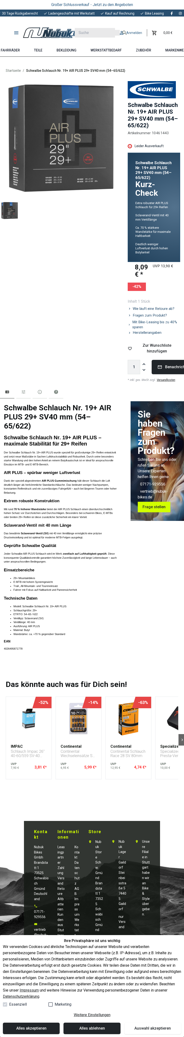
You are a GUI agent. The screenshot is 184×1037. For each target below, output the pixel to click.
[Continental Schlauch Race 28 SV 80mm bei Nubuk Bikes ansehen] (128, 718)
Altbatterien (61, 904)
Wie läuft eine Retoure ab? (153, 309)
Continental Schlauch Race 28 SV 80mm (127, 753)
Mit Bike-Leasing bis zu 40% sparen (154, 324)
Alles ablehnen (92, 1028)
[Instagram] (180, 13)
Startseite (13, 70)
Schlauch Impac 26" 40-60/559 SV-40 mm (28, 753)
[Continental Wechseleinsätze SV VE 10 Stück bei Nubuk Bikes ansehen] (79, 718)
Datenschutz (77, 873)
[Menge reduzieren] (144, 370)
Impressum (29, 990)
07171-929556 (152, 484)
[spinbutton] (134, 367)
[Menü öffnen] (16, 33)
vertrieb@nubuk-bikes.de (41, 935)
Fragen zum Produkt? (150, 315)
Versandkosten (166, 380)
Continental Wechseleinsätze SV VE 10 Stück (78, 753)
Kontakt (77, 852)
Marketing (63, 1004)
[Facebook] (172, 13)
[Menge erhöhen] (144, 364)
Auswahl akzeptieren (152, 1028)
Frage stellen (154, 507)
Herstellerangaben (147, 332)
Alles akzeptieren (31, 1028)
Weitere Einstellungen (92, 1015)
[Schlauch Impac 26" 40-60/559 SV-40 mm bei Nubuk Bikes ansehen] (29, 718)
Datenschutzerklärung (21, 996)
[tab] (7, 393)
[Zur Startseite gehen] (54, 33)
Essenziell (18, 1004)
